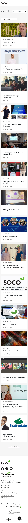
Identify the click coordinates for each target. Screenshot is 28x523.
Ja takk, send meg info (11, 506)
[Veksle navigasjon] (25, 3)
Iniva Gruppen (15, 493)
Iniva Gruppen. (18, 482)
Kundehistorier (7, 45)
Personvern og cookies (7, 495)
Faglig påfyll (6, 100)
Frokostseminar (7, 272)
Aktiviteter (6, 213)
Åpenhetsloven (5, 497)
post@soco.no (5, 487)
